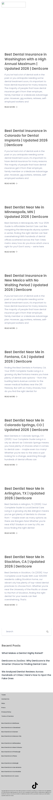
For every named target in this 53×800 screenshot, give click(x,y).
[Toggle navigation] (49, 4)
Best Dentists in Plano (9, 756)
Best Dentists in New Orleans (11, 747)
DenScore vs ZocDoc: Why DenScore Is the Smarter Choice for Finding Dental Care (26, 662)
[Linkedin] (18, 785)
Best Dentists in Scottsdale (11, 771)
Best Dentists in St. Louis (10, 776)
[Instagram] (26, 785)
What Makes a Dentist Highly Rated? (22, 653)
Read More (10, 107)
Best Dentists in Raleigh (9, 763)
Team (3, 695)
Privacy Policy (6, 712)
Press (3, 707)
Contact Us (5, 699)
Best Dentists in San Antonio (11, 767)
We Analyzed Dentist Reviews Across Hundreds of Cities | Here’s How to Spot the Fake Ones (26, 675)
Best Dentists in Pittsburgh (10, 752)
